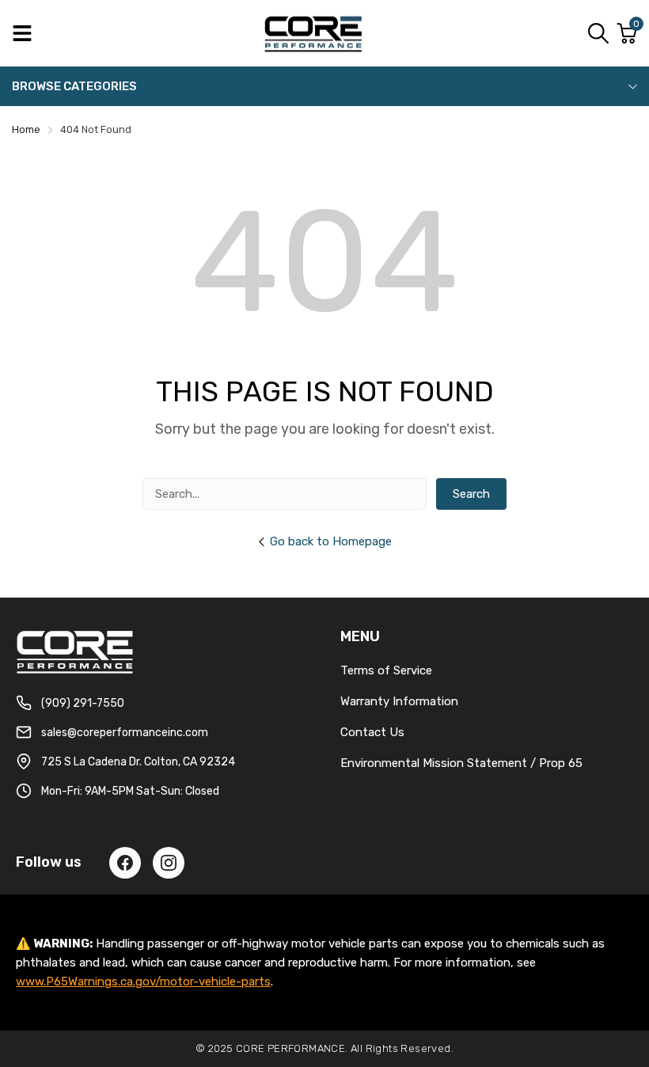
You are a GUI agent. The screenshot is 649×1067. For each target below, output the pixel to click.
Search (471, 494)
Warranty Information (399, 701)
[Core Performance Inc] (314, 33)
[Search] (598, 33)
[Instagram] (168, 863)
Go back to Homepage (331, 541)
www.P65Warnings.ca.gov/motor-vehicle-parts (143, 981)
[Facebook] (125, 863)
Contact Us (372, 732)
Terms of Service (386, 670)
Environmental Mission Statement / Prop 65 (461, 763)
